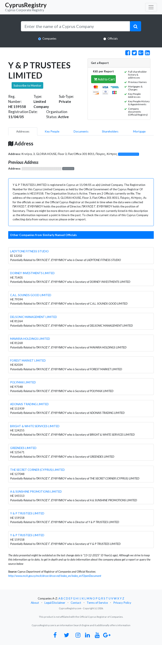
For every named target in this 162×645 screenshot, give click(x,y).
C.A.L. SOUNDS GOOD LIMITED (30, 295)
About (35, 602)
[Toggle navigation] (151, 7)
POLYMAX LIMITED (23, 382)
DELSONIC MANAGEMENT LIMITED (33, 317)
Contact (76, 602)
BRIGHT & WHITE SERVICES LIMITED (34, 426)
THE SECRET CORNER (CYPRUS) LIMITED (37, 469)
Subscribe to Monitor (27, 85)
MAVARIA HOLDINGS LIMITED (30, 338)
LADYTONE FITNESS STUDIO (29, 251)
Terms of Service (97, 602)
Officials (113, 38)
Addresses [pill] (22, 131)
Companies (49, 38)
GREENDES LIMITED (23, 448)
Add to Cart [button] (106, 79)
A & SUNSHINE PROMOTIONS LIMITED (36, 491)
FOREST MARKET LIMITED (28, 360)
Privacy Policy (122, 602)
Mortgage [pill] (139, 131)
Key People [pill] (52, 131)
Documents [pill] (81, 131)
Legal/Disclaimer (55, 602)
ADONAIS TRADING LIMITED (29, 404)
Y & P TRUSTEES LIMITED (27, 513)
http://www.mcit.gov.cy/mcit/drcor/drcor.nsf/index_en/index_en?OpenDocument (54, 575)
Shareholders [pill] (110, 131)
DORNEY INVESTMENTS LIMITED (32, 273)
